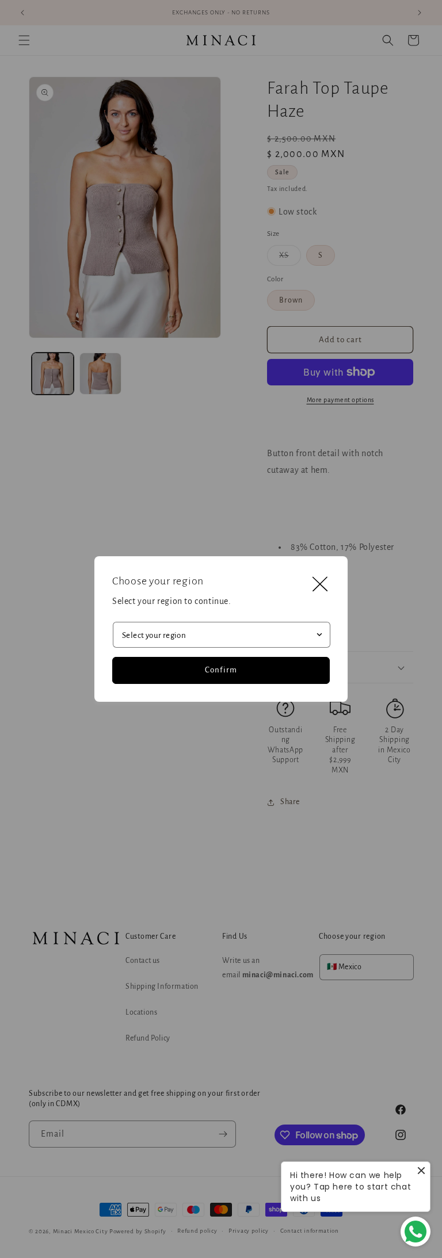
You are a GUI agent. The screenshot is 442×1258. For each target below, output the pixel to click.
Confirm (221, 670)
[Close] (320, 584)
